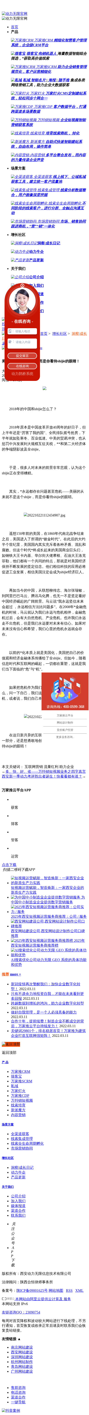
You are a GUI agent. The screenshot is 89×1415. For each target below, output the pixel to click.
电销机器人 (47, 53)
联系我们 (18, 1215)
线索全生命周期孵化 (27, 1143)
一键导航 (18, 1402)
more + (15, 974)
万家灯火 (18, 1091)
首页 (14, 27)
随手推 (63, 80)
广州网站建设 (22, 1371)
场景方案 (8, 1124)
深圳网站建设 (22, 1357)
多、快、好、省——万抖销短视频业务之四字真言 (45, 771)
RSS (69, 1290)
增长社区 (59, 334)
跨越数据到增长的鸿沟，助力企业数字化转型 (47, 1003)
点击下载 (9, 865)
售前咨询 (18, 1388)
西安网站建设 (22, 1352)
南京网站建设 (22, 1347)
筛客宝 (31, 53)
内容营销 (18, 1115)
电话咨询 (18, 1392)
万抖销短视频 (22, 1100)
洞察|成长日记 (22, 1167)
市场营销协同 (22, 1148)
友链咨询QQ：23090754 (21, 1312)
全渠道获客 (20, 1134)
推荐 (5, 974)
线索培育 (18, 1105)
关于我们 (8, 1186)
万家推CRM (20, 1072)
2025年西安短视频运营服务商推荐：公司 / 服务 (49, 916)
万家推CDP (20, 1096)
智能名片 (38, 80)
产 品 (5, 1062)
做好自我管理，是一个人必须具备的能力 (44, 1012)
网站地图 (56, 1290)
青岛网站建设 (22, 1367)
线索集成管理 (22, 1139)
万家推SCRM (21, 1081)
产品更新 (18, 1177)
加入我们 (18, 1201)
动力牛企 (18, 1172)
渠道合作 (18, 1211)
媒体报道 (18, 1206)
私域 (26, 80)
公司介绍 (18, 1196)
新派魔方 (18, 1110)
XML (79, 1290)
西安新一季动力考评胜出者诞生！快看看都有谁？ (42, 776)
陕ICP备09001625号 (32, 1290)
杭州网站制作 (22, 1362)
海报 (52, 80)
